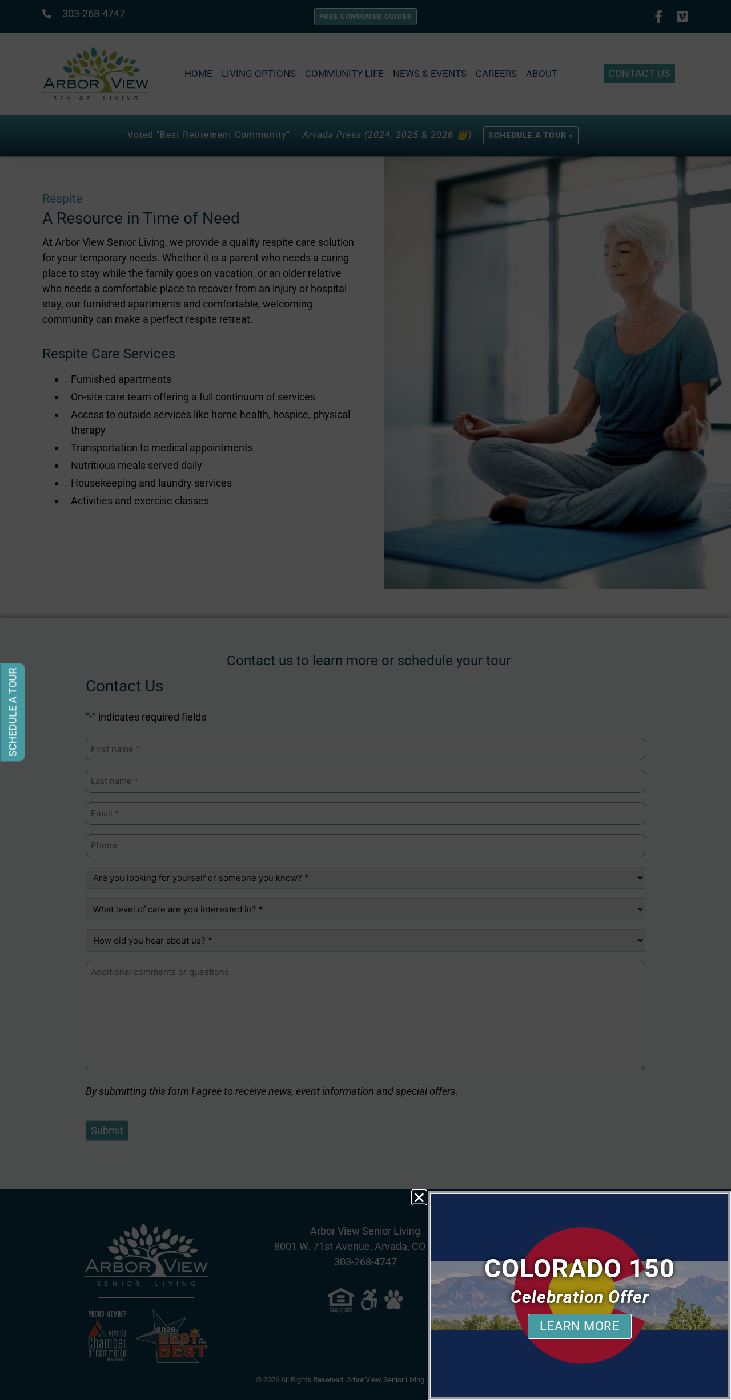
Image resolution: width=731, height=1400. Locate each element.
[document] (365, 700)
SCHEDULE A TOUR (13, 712)
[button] (419, 1197)
